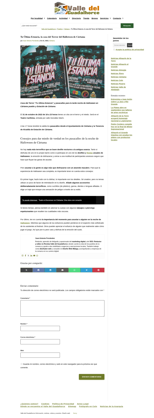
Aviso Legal (83, 404)
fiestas (90, 153)
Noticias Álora (117, 74)
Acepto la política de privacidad (130, 50)
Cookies (45, 404)
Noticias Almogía (118, 70)
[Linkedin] (31, 256)
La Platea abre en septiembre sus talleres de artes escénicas (121, 110)
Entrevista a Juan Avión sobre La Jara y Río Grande (121, 101)
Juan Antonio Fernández (31, 41)
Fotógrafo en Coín (88, 406)
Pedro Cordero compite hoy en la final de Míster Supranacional (121, 126)
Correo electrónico (27, 337)
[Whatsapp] (37, 256)
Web (22, 350)
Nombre (23, 324)
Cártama (67, 29)
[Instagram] (22, 256)
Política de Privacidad (63, 404)
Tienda (86, 18)
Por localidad (37, 18)
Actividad (63, 18)
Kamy (75, 413)
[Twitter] (28, 256)
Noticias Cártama (118, 77)
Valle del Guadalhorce (48, 29)
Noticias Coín (117, 80)
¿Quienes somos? (29, 404)
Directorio (76, 18)
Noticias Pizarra (118, 84)
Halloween (25, 223)
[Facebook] (25, 256)
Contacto (117, 18)
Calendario (52, 18)
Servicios (104, 18)
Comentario (25, 298)
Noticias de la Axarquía (111, 406)
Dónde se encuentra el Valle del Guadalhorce (42, 406)
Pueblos (60, 29)
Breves (95, 18)
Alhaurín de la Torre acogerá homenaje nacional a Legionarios (121, 118)
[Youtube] (34, 256)
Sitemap (72, 406)
